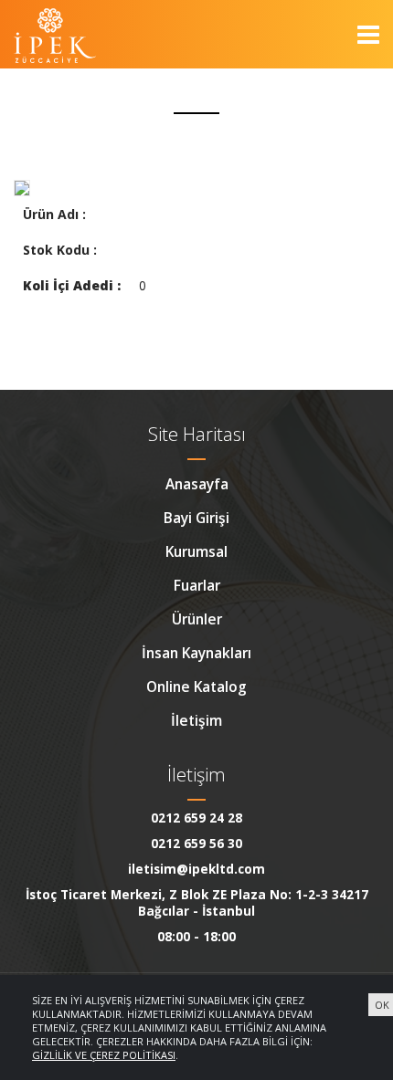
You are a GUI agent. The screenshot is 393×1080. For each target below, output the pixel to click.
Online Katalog (196, 686)
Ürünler (197, 619)
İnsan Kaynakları (196, 653)
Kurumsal (196, 551)
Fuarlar (197, 585)
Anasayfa (196, 484)
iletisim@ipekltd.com (196, 869)
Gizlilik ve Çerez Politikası (103, 1055)
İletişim (196, 720)
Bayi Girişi (196, 518)
